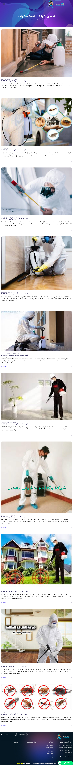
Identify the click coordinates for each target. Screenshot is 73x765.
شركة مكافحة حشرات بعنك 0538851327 (13, 150)
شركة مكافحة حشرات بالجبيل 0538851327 (14, 81)
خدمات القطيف (4, 590)
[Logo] (55, 4)
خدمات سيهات (4, 422)
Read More (3, 92)
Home (41, 19)
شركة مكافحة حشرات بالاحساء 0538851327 (14, 666)
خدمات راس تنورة (4, 217)
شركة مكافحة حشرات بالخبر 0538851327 (13, 517)
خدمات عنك (3, 148)
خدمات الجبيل (3, 79)
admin (8, 79)
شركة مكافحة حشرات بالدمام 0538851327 (14, 714)
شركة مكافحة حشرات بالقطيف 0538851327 (14, 592)
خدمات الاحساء (4, 665)
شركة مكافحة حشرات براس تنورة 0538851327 (15, 219)
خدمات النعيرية (4, 353)
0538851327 (22, 734)
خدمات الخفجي (4, 292)
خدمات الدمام (3, 712)
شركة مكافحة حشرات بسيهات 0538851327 (14, 424)
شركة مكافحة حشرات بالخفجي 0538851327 (14, 294)
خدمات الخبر (3, 515)
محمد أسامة (20, 763)
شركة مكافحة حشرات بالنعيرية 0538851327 (14, 355)
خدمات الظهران (49, 753)
